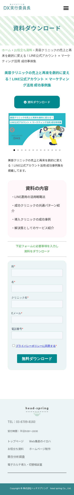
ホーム (6, 50)
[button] (66, 8)
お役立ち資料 (23, 50)
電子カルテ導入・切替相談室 (25, 464)
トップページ (16, 441)
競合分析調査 (16, 457)
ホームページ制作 (39, 449)
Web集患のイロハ (40, 441)
